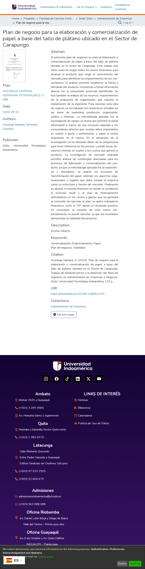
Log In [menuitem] (127, 23)
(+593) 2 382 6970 (31, 437)
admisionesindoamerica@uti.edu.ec (40, 496)
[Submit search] (120, 22)
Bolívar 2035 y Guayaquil (34, 400)
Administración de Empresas (114, 18)
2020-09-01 (11, 112)
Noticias (83, 400)
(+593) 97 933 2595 (32, 471)
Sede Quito (86, 18)
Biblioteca (84, 408)
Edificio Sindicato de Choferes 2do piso (44, 463)
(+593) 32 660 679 (31, 479)
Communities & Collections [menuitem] (56, 7)
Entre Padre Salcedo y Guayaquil (40, 457)
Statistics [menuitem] (106, 7)
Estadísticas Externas (122, 7)
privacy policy (45, 556)
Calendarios (85, 416)
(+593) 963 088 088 (32, 504)
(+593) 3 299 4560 (31, 408)
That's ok (135, 563)
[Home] (23, 7)
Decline (122, 563)
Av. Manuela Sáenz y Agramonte (39, 416)
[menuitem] (86, 7)
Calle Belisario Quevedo (34, 451)
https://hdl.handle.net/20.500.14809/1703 (78, 294)
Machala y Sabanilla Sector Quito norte (42, 429)
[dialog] (72, 557)
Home (15, 18)
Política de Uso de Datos (93, 423)
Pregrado (29, 18)
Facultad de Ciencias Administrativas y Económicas (57, 18)
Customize (8, 563)
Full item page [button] (65, 315)
